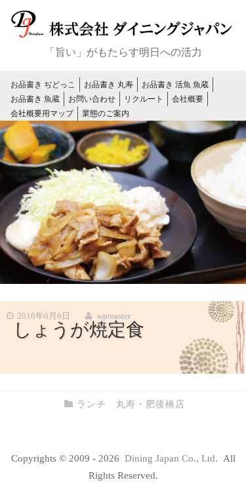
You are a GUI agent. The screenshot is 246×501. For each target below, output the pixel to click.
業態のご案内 (105, 113)
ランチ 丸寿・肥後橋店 (131, 404)
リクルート (143, 99)
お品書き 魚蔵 (35, 99)
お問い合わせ (91, 99)
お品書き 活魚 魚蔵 (175, 84)
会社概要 (187, 99)
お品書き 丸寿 (108, 84)
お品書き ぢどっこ (42, 84)
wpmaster (114, 316)
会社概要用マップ (41, 113)
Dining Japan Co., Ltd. (172, 458)
